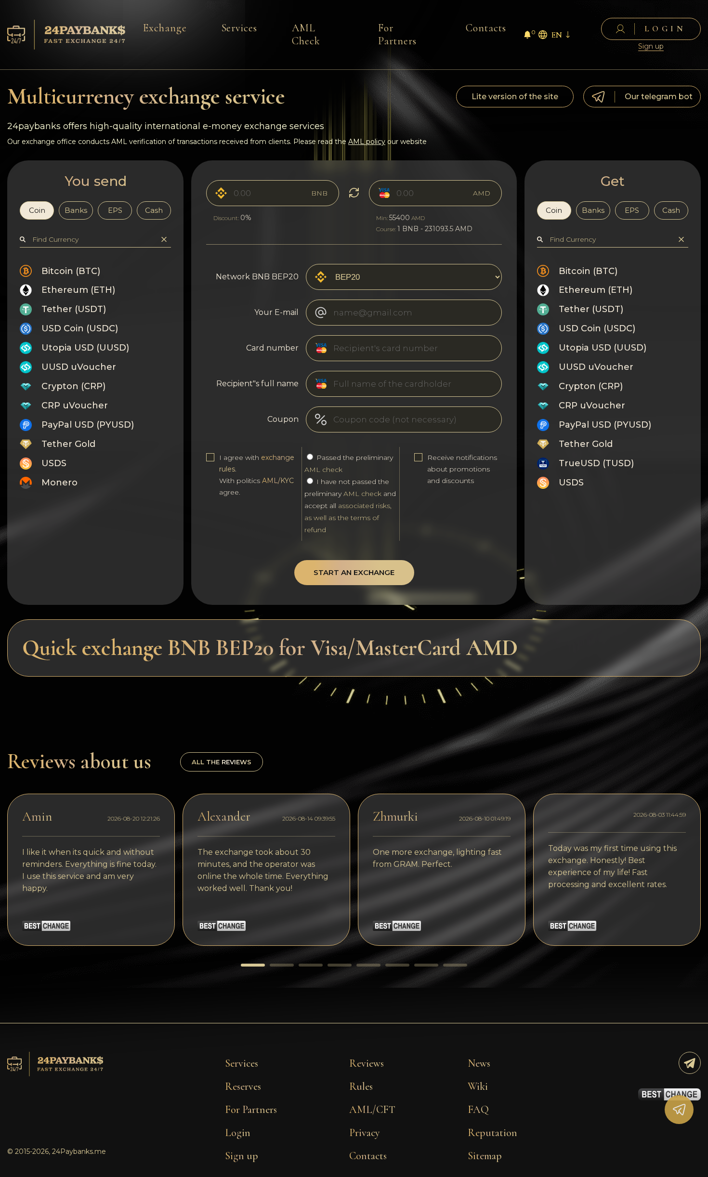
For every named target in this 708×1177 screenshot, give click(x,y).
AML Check (306, 34)
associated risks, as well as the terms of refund (348, 517)
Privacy (364, 1132)
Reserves (243, 1086)
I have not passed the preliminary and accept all (350, 505)
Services (240, 28)
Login (237, 1132)
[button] (253, 965)
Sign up (651, 46)
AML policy (366, 141)
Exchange (165, 28)
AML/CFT (372, 1109)
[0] (527, 36)
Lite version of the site (515, 96)
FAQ (478, 1109)
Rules (361, 1086)
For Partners (397, 34)
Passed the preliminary (348, 463)
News (479, 1063)
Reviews (366, 1063)
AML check (323, 469)
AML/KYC (278, 480)
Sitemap (485, 1156)
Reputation (492, 1132)
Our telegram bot (659, 96)
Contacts (486, 28)
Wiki (478, 1086)
